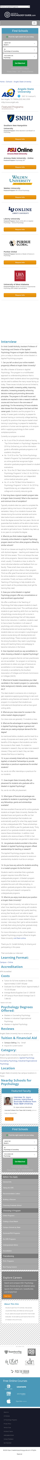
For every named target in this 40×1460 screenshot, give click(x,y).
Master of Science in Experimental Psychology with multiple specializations (19, 287)
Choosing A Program (12, 1211)
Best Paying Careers (10, 1267)
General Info (7, 1182)
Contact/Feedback (8, 1439)
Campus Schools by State (11, 1227)
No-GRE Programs (9, 1239)
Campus (3, 962)
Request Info (20, 139)
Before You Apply (10, 1177)
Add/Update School (9, 1435)
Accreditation (7, 1251)
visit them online (19, 938)
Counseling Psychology (8, 1061)
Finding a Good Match (10, 1221)
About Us (6, 1412)
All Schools (7, 1416)
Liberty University (12, 219)
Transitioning (8, 1256)
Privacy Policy (7, 1423)
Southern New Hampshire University (15, 127)
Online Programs (8, 1215)
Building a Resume (9, 1199)
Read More (9, 1119)
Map (19, 96)
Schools (9, 81)
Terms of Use (7, 1427)
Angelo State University (22, 81)
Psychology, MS (20, 160)
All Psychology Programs (10, 1420)
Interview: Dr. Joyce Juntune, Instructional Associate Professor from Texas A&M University (25, 1100)
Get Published (7, 1443)
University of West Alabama (16, 284)
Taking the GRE (8, 1188)
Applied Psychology (26, 1058)
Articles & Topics (8, 1431)
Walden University (12, 188)
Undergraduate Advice (10, 1245)
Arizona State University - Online (18, 158)
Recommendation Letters (11, 1193)
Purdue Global (10, 252)
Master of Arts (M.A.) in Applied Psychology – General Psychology (18, 221)
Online (10, 962)
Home (2, 81)
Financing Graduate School (12, 1205)
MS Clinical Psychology (22, 190)
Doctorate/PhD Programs (11, 1233)
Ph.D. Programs (8, 1261)
